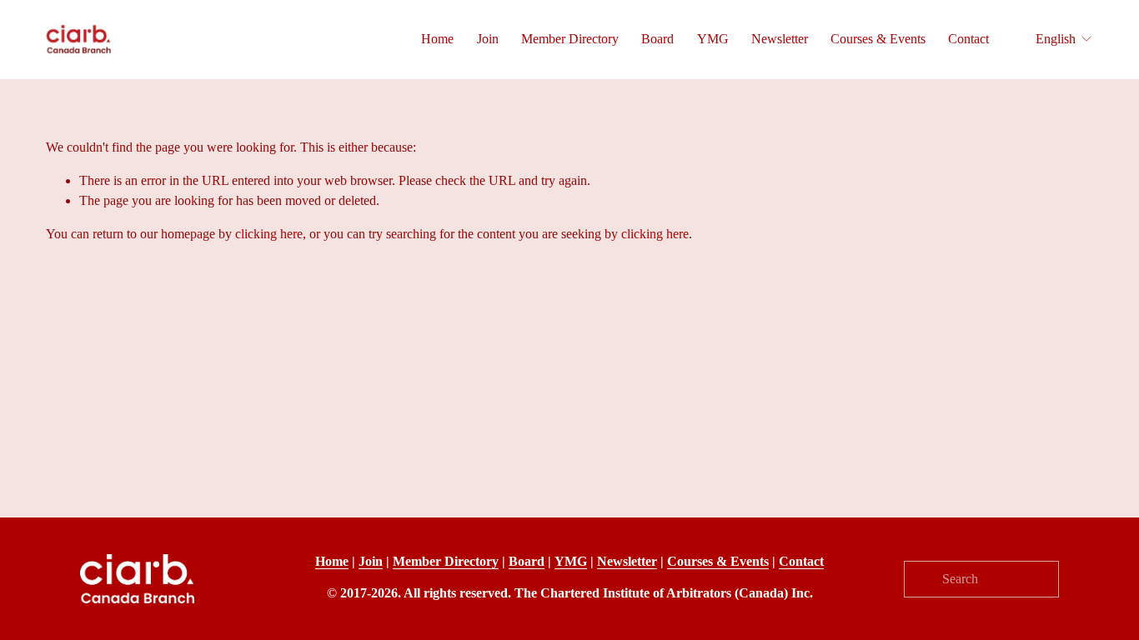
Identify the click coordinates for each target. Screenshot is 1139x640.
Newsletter (779, 39)
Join (488, 39)
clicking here (269, 234)
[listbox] (1053, 39)
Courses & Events (878, 39)
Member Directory (570, 39)
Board (657, 39)
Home (437, 39)
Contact (968, 39)
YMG (713, 39)
